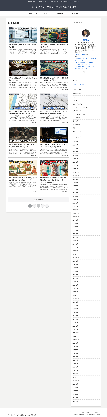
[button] (98, 22)
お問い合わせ (85, 412)
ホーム (59, 412)
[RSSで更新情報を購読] (88, 72)
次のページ (38, 200)
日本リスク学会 (80, 54)
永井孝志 (86, 40)
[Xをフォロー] (84, 72)
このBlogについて (94, 412)
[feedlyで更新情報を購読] (86, 72)
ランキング (65, 412)
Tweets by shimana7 (78, 84)
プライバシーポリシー (75, 412)
